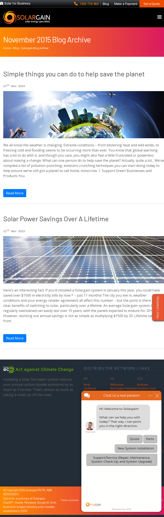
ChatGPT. (9, 502)
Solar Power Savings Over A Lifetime (56, 218)
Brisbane (142, 384)
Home (7, 48)
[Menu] (159, 17)
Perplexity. (30, 502)
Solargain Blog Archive (34, 48)
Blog (16, 48)
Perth (87, 384)
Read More (14, 193)
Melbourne (117, 384)
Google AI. (43, 502)
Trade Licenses (70, 499)
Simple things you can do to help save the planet (74, 74)
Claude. (19, 502)
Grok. (53, 502)
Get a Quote (152, 4)
